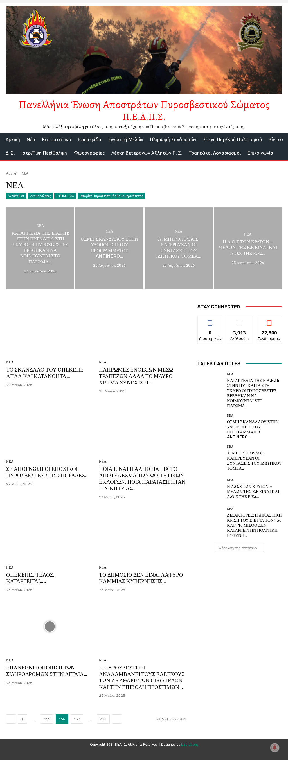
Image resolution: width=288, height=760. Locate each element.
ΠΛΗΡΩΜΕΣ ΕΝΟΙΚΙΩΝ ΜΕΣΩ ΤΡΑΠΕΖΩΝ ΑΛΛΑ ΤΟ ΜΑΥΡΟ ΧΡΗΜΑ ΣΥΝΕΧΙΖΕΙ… (136, 376)
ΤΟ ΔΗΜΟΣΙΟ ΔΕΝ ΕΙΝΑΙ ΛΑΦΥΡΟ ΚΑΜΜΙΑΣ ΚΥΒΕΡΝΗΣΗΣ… (141, 578)
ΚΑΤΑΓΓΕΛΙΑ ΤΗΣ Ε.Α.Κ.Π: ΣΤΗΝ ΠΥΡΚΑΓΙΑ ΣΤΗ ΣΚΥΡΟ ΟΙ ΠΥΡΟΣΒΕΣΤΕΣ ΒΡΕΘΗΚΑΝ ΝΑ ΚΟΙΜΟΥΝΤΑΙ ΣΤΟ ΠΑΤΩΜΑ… (253, 393)
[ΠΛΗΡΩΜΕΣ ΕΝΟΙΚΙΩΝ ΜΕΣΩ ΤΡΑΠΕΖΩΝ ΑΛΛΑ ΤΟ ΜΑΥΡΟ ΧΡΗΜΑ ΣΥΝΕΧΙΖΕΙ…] (142, 328)
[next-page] (116, 719)
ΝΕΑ (40, 225)
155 (47, 719)
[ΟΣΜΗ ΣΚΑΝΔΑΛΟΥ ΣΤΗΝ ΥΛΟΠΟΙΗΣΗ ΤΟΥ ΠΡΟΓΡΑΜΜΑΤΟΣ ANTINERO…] (109, 248)
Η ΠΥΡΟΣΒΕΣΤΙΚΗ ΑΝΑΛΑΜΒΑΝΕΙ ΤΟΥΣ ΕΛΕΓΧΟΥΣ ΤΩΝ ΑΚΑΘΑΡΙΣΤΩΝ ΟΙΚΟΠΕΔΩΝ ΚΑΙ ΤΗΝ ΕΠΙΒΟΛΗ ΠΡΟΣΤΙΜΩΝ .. (142, 677)
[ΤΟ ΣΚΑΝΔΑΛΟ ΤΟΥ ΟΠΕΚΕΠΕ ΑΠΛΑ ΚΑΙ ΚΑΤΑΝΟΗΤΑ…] (49, 328)
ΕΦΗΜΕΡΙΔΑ (65, 196)
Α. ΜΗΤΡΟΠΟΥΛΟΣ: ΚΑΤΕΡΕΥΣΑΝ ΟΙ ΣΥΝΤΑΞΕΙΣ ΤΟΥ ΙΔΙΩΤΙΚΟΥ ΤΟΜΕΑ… (254, 461)
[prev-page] (10, 719)
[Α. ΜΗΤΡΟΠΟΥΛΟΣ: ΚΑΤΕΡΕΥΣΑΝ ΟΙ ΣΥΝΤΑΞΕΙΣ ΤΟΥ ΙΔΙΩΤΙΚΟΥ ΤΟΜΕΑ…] (179, 248)
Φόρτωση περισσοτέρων (238, 547)
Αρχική (11, 173)
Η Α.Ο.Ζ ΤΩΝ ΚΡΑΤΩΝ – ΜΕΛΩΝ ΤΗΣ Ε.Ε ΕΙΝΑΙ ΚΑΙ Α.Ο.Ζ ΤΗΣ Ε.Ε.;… (253, 491)
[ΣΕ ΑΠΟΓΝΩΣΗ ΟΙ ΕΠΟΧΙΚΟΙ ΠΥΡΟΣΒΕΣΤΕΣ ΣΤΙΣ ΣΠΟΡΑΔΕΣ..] (49, 428)
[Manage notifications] (274, 747)
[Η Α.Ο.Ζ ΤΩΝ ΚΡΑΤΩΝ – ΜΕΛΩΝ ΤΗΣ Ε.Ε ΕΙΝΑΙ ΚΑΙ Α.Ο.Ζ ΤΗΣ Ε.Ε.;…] (248, 248)
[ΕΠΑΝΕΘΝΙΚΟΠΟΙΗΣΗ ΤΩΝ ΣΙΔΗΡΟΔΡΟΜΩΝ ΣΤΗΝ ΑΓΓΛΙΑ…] (49, 626)
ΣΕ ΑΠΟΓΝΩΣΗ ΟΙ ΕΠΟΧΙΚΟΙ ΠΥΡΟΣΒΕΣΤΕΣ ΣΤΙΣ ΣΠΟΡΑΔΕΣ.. (47, 472)
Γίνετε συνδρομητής (269, 322)
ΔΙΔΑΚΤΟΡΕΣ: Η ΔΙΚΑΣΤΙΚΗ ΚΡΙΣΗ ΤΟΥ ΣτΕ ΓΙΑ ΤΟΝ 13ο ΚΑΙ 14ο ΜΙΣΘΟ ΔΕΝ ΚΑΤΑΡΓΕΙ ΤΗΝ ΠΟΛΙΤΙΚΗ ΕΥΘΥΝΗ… (254, 525)
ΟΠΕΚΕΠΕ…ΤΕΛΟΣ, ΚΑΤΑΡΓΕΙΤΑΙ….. (30, 578)
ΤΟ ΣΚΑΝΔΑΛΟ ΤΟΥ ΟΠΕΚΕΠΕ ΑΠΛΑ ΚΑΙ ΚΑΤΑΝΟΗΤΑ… (45, 373)
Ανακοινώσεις (40, 196)
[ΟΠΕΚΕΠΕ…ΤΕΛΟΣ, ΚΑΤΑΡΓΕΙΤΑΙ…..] (49, 534)
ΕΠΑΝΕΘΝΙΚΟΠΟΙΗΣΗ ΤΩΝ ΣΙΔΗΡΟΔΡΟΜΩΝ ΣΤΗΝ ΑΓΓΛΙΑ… (46, 670)
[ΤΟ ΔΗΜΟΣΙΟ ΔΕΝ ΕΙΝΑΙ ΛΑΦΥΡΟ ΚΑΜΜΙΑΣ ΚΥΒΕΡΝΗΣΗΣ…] (142, 534)
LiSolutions (189, 744)
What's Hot (16, 196)
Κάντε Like (210, 320)
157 (77, 719)
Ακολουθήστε (239, 320)
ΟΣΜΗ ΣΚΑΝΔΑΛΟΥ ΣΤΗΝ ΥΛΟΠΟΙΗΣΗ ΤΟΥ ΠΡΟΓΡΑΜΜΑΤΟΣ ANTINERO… (253, 429)
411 (103, 719)
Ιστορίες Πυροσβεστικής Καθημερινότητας (111, 196)
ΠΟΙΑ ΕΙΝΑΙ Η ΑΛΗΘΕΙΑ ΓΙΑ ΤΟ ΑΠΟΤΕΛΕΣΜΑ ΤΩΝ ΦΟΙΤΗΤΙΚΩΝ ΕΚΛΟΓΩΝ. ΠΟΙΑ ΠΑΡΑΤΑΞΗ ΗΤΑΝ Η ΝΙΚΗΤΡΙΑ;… (142, 478)
